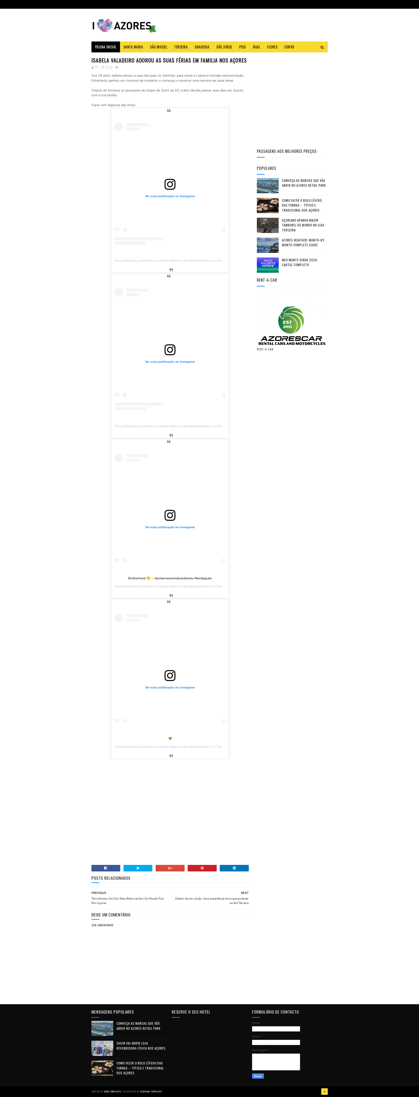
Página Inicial (106, 47)
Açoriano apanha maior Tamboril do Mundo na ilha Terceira (303, 225)
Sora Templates (112, 1091)
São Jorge (224, 47)
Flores (272, 47)
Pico (242, 47)
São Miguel (158, 47)
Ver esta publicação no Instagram (170, 196)
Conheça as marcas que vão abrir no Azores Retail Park (304, 183)
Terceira (181, 47)
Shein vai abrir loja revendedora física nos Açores (141, 1045)
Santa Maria (133, 47)
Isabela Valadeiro (170, 586)
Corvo (289, 47)
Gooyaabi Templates (151, 1091)
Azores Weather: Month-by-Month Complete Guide (304, 242)
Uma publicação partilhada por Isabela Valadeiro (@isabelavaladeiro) (162, 260)
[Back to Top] (324, 1091)
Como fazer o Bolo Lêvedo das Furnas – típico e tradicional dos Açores (302, 205)
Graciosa (202, 47)
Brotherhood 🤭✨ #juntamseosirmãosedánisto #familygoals (170, 578)
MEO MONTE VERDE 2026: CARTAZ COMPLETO (300, 262)
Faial (256, 47)
